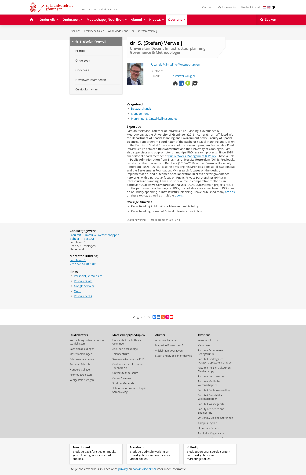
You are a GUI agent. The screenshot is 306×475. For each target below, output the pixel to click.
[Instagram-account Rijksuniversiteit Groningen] (167, 317)
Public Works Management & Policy (192, 156)
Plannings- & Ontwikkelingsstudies (154, 118)
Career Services (121, 378)
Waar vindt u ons (118, 31)
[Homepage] (175, 83)
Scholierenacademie (82, 359)
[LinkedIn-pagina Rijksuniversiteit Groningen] (158, 317)
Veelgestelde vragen (82, 380)
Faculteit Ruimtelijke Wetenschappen (175, 64)
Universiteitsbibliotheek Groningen (126, 341)
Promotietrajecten (81, 374)
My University (227, 7)
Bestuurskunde (141, 108)
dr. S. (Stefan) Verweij (144, 31)
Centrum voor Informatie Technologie (127, 366)
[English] (268, 7)
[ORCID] (187, 83)
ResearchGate (83, 281)
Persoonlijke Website (88, 276)
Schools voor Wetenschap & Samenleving (129, 390)
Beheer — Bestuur (82, 239)
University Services (209, 428)
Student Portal (250, 7)
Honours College (80, 369)
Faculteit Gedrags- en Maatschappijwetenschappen (215, 360)
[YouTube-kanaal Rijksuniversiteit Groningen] (171, 317)
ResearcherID (83, 296)
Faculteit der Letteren (211, 376)
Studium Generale (123, 383)
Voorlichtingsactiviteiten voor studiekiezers (87, 341)
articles (230, 192)
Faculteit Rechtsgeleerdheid (214, 390)
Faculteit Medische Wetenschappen (209, 383)
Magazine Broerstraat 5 (169, 345)
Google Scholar (84, 286)
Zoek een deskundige (125, 349)
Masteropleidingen (81, 354)
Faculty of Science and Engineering (211, 410)
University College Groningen (215, 417)
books (179, 195)
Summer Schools (80, 364)
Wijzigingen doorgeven (169, 350)
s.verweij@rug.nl (184, 76)
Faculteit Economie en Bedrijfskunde (211, 352)
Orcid (77, 291)
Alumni (160, 335)
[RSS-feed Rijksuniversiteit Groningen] (163, 317)
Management (140, 113)
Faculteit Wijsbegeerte (211, 404)
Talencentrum (120, 354)
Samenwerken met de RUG (128, 359)
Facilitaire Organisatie (211, 433)
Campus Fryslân (207, 423)
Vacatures (204, 345)
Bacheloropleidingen (82, 349)
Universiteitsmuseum (125, 373)
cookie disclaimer (144, 469)
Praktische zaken (94, 31)
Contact (207, 7)
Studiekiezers (79, 335)
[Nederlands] (264, 7)
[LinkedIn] (181, 83)
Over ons (75, 31)
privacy (123, 469)
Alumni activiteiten (166, 340)
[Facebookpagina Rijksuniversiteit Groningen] (154, 317)
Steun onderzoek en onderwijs (173, 355)
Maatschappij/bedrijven (128, 335)
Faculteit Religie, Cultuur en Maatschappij (214, 369)
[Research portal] (195, 83)
